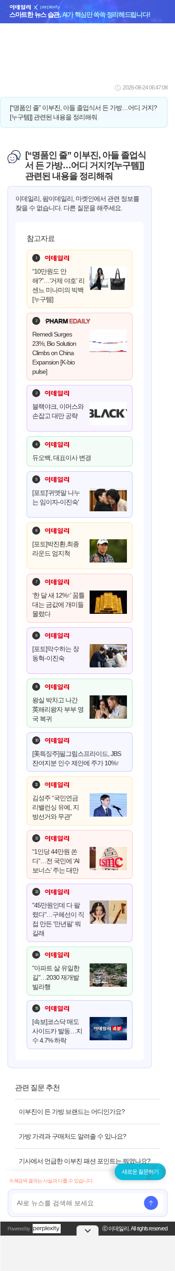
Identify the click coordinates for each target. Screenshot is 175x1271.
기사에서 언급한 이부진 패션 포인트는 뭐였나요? (84, 1161)
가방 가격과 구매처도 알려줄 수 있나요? (72, 1136)
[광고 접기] (88, 1230)
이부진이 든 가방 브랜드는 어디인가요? (72, 1111)
